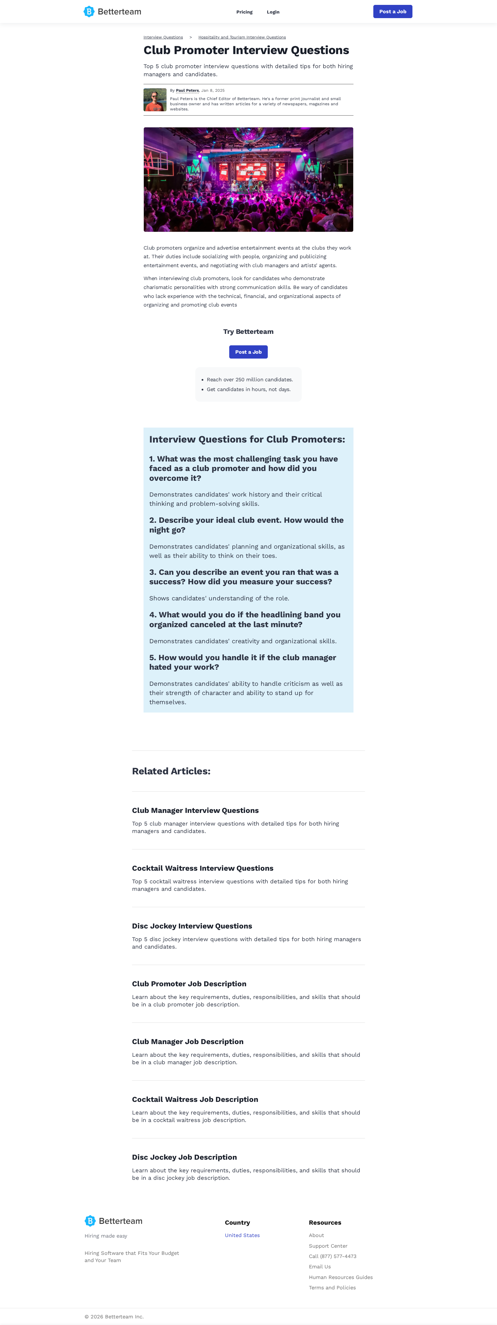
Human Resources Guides (341, 1277)
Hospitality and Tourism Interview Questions (242, 37)
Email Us (320, 1266)
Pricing (244, 12)
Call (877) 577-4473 (333, 1256)
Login (273, 12)
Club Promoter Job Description (189, 983)
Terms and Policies (332, 1287)
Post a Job (392, 11)
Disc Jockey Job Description (184, 1157)
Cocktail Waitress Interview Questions (203, 868)
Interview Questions (163, 37)
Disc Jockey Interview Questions (192, 926)
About (316, 1235)
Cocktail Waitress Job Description (195, 1099)
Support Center (328, 1246)
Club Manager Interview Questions (195, 810)
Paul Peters (187, 90)
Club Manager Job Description (188, 1041)
